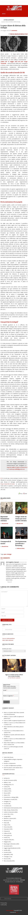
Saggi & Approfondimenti (10, 848)
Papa (5, 825)
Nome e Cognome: (8, 695)
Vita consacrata (8, 861)
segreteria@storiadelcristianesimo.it (17, 467)
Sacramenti (7, 846)
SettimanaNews (9, 910)
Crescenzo (6, 730)
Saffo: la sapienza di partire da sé (17, 720)
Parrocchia (6, 827)
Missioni (6, 820)
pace (5, 554)
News (5, 822)
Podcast (6, 831)
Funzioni (6, 803)
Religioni (6, 842)
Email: (5, 690)
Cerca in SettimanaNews (8, 638)
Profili (5, 837)
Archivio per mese (6, 648)
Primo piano (7, 835)
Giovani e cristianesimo (10, 763)
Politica (6, 833)
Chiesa (5, 789)
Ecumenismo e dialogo (9, 797)
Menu (4, 13)
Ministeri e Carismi (8, 818)
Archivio (6, 778)
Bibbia (5, 782)
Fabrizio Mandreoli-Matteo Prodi (18, 34)
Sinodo (5, 850)
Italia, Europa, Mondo (9, 810)
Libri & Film (7, 814)
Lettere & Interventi (9, 20)
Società (6, 852)
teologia (9, 554)
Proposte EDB (7, 839)
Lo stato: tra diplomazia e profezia (12, 765)
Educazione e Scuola (9, 799)
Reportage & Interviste (9, 844)
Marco (5, 712)
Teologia (6, 856)
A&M (17, 912)
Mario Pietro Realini (9, 742)
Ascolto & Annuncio (9, 780)
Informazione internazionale (11, 808)
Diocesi (6, 793)
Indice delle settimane (7, 640)
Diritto (5, 795)
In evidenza (7, 805)
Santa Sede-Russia (8, 757)
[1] (15, 58)
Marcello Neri (5, 523)
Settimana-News (20, 548)
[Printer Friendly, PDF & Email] (22, 494)
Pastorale (6, 829)
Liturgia (6, 816)
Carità (5, 786)
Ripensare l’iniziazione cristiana (5, 518)
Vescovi (6, 858)
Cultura (5, 791)
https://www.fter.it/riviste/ (8, 484)
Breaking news (7, 784)
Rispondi (10, 582)
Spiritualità (6, 854)
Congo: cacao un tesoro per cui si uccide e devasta (21, 518)
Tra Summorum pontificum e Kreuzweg (20, 543)
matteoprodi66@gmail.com (17, 469)
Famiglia (6, 801)
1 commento (13, 30)
